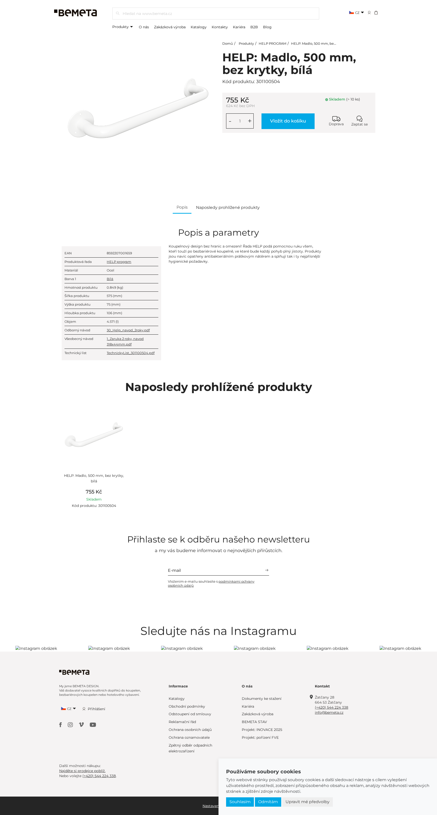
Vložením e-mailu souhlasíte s (211, 583)
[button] (379, 12)
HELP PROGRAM (272, 43)
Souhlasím (240, 801)
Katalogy (199, 27)
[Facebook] (61, 724)
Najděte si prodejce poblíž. (82, 771)
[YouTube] (93, 724)
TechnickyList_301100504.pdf (131, 353)
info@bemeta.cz (329, 712)
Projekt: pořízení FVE (260, 737)
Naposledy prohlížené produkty (228, 207)
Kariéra (239, 27)
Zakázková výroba (170, 27)
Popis (182, 207)
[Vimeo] (82, 724)
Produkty (121, 26)
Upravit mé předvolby (308, 801)
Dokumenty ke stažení (261, 698)
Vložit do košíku (288, 121)
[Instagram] (71, 724)
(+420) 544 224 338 (331, 707)
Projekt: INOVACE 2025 (262, 729)
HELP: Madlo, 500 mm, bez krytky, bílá (322, 43)
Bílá (110, 279)
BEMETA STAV (254, 722)
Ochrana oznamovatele (189, 737)
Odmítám (268, 801)
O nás (144, 27)
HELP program (119, 262)
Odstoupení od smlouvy (190, 714)
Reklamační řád (182, 722)
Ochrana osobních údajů (190, 729)
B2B (254, 27)
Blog (267, 27)
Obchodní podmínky (187, 706)
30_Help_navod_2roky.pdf (128, 330)
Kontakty (220, 27)
